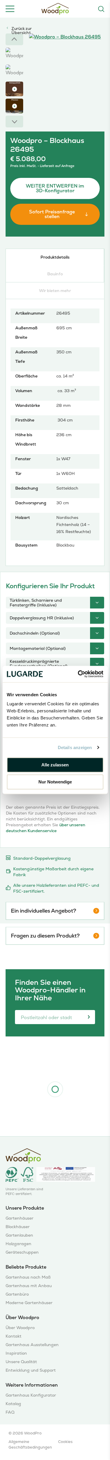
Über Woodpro (20, 1327)
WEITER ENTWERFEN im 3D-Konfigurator (55, 188)
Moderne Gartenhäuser (29, 1302)
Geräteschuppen (22, 1252)
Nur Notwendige (55, 782)
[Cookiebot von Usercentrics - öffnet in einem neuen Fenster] (78, 674)
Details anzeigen (75, 747)
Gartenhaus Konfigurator (31, 1395)
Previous (14, 39)
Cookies (65, 1441)
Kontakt (13, 1336)
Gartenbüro (17, 1294)
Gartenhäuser (19, 1218)
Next (14, 121)
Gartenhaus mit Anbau (29, 1285)
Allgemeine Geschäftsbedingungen (30, 1444)
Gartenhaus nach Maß (28, 1277)
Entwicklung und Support (31, 1370)
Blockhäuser (18, 1226)
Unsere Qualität (21, 1361)
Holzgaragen (18, 1243)
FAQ (10, 1412)
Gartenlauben (19, 1235)
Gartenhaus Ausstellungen (32, 1344)
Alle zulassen (55, 764)
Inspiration (16, 1353)
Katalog (13, 1403)
